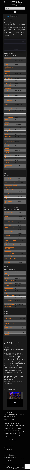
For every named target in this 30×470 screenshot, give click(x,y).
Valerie (6, 169)
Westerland (7, 262)
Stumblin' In (7, 60)
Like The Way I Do (9, 190)
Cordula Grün (8, 216)
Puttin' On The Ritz (9, 280)
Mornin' (6, 290)
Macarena (7, 334)
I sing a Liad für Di (9, 244)
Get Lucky (7, 139)
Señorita (7, 93)
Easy (6, 293)
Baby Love (7, 196)
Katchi (6, 104)
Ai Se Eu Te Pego (9, 145)
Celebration (7, 150)
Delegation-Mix (8, 160)
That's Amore (8, 306)
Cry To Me (7, 71)
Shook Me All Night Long (11, 185)
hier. (15, 440)
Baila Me (7, 316)
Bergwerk (7, 297)
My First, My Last (9, 155)
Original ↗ (17, 49)
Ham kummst (8, 218)
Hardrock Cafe (8, 327)
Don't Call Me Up (9, 95)
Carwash (7, 148)
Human (6, 119)
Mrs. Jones (7, 278)
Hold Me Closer (8, 76)
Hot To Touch (8, 110)
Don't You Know (9, 117)
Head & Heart (8, 83)
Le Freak (7, 153)
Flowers (7, 64)
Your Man (7, 238)
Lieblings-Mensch (9, 129)
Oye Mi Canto (8, 318)
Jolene (6, 124)
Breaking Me (8, 88)
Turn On (7, 162)
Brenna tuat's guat (9, 227)
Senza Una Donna (9, 295)
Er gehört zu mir (9, 231)
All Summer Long (9, 187)
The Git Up (7, 90)
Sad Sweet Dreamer (10, 304)
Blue (6, 73)
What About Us (8, 108)
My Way (7, 321)
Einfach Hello (8, 85)
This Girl (7, 122)
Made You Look (9, 78)
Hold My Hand (8, 131)
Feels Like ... (8, 58)
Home (8, 16)
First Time (7, 198)
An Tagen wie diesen (10, 182)
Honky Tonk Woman (10, 194)
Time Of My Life (9, 221)
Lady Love (7, 285)
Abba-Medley (8, 225)
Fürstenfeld (7, 235)
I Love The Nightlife (9, 256)
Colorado (7, 80)
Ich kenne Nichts (9, 288)
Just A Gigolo (8, 251)
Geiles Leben (8, 127)
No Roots (7, 114)
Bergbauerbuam (9, 212)
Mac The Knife (8, 283)
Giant (6, 97)
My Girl (6, 157)
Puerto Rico (7, 276)
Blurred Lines (8, 136)
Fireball (6, 330)
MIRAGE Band (16, 2)
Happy (6, 134)
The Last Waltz (8, 300)
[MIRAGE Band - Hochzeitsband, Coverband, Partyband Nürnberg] (15, 395)
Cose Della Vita (8, 178)
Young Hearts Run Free (10, 253)
